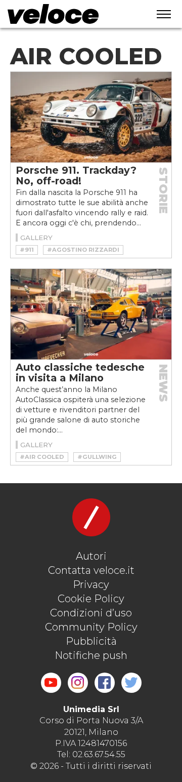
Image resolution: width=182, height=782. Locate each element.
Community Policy (91, 627)
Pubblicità (91, 641)
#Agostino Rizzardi (83, 249)
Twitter (131, 683)
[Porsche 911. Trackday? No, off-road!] (91, 117)
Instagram (78, 683)
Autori (91, 556)
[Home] (71, 14)
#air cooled (42, 456)
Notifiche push (91, 655)
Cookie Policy (91, 599)
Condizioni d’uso (91, 613)
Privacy (91, 584)
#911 (27, 249)
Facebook (105, 683)
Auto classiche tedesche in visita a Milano (80, 372)
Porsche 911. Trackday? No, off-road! (76, 175)
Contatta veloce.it (91, 570)
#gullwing (97, 456)
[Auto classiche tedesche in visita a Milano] (91, 314)
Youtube (51, 683)
